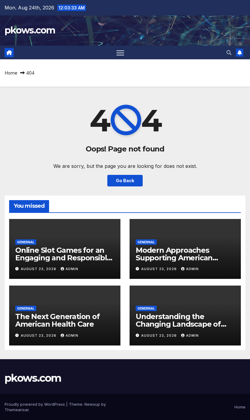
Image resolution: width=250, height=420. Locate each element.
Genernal (25, 242)
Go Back (125, 180)
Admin (72, 269)
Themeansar (17, 409)
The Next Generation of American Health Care (57, 320)
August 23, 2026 (39, 269)
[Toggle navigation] (120, 52)
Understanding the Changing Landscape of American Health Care (178, 324)
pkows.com (30, 30)
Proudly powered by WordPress (35, 404)
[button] (229, 53)
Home (11, 73)
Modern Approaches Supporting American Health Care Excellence (177, 258)
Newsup (92, 404)
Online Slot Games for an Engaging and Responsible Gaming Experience (63, 258)
